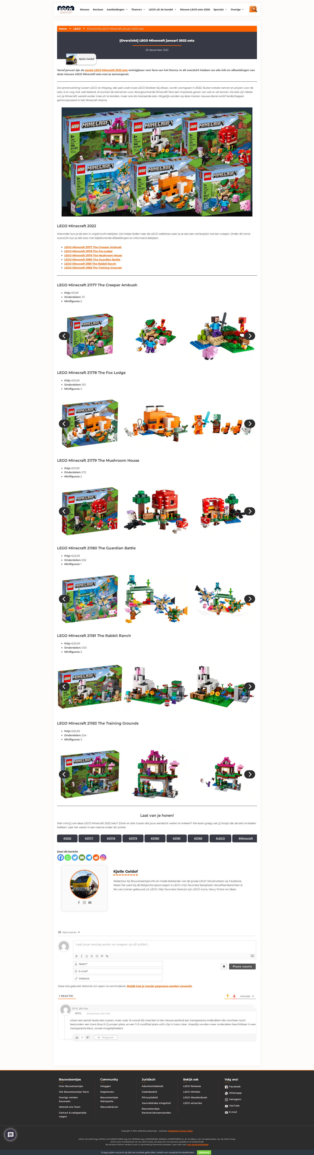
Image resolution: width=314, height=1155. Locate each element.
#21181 (176, 838)
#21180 (155, 838)
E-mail (233, 1111)
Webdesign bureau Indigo (180, 1131)
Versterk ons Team (69, 1106)
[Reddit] (96, 857)
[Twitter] (75, 857)
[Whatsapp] (68, 857)
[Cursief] (81, 956)
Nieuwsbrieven (109, 1106)
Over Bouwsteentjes (71, 1086)
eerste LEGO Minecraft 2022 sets (106, 70)
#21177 (89, 838)
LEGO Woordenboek (195, 1097)
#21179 (133, 838)
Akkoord (204, 1152)
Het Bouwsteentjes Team (74, 1091)
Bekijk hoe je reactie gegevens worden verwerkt (159, 986)
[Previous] (64, 336)
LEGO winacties (192, 1103)
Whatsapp (235, 1092)
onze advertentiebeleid (197, 1144)
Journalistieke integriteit (156, 1103)
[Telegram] (89, 857)
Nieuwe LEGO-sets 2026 (195, 9)
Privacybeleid (150, 1097)
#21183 (198, 838)
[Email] (82, 857)
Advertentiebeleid (152, 1086)
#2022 (67, 838)
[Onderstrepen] (86, 956)
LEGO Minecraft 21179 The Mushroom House (93, 255)
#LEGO (220, 838)
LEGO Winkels (191, 1091)
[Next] (249, 336)
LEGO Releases (192, 1086)
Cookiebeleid (149, 1091)
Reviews (98, 9)
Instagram (235, 1099)
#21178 (111, 838)
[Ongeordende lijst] (96, 956)
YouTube (234, 1105)
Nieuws (84, 9)
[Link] (107, 956)
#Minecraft (246, 838)
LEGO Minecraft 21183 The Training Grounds (93, 267)
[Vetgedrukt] (76, 956)
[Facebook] (60, 857)
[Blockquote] (101, 956)
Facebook (235, 1086)
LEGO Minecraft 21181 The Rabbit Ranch (90, 263)
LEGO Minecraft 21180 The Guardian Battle (92, 259)
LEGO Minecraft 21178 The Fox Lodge (88, 251)
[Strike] (91, 956)
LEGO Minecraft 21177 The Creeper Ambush (93, 247)
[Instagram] (103, 857)
